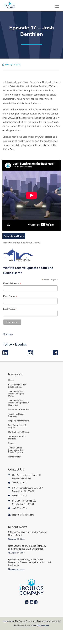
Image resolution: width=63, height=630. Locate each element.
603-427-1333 (19, 495)
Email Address (12, 283)
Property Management (18, 420)
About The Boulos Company (16, 415)
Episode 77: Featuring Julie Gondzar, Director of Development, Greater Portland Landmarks (29, 562)
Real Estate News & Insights (17, 426)
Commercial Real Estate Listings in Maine (16, 393)
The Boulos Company (24, 621)
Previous (8, 334)
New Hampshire (53, 621)
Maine (39, 621)
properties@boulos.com (23, 514)
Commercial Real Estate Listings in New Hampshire (18, 402)
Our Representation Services (17, 437)
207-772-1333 (19, 482)
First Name (10, 296)
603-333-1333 (19, 508)
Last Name (10, 308)
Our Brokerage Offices (18, 431)
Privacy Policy (14, 456)
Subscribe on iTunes (14, 236)
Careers (11, 443)
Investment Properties (18, 409)
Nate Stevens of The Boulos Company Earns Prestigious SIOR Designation (27, 547)
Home (11, 380)
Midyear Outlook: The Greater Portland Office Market (27, 533)
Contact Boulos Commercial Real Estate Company (15, 450)
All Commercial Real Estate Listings (17, 385)
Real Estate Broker (22, 625)
